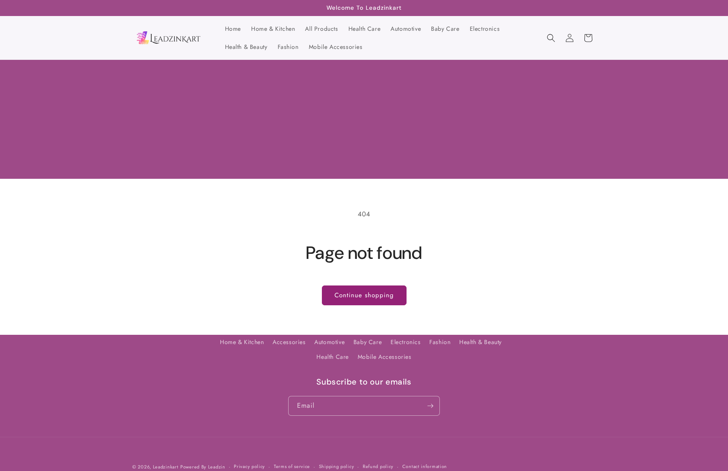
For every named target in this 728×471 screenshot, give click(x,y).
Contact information (424, 466)
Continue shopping (364, 295)
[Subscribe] (430, 406)
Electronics (406, 342)
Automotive (329, 342)
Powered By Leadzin (202, 466)
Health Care (332, 357)
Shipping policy (336, 466)
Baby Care (367, 342)
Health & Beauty (480, 342)
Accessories (289, 342)
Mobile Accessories (385, 357)
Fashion (439, 342)
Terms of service (292, 466)
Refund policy (378, 466)
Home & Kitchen (242, 342)
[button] (551, 38)
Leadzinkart (166, 466)
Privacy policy (249, 466)
